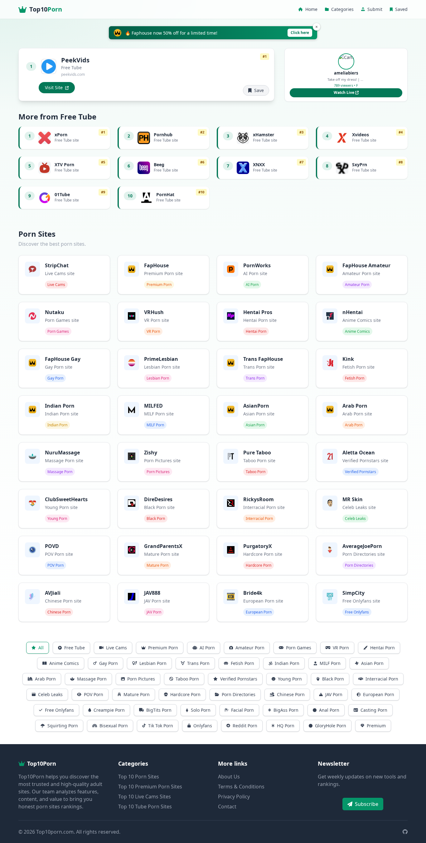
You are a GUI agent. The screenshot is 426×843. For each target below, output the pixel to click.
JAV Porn (333, 694)
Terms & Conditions (241, 786)
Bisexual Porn (113, 726)
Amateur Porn (249, 648)
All (41, 648)
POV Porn (93, 694)
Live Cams (116, 648)
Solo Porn (201, 710)
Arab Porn (45, 679)
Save (259, 90)
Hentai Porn (382, 648)
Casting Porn (374, 710)
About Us (229, 776)
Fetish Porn (242, 663)
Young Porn (290, 679)
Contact (227, 806)
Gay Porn (108, 663)
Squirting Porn (62, 726)
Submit (374, 9)
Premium (376, 726)
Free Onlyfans (59, 710)
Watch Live (344, 92)
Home (311, 9)
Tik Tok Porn (160, 726)
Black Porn (333, 679)
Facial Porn (242, 710)
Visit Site (54, 87)
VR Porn (341, 648)
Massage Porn (92, 679)
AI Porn (207, 648)
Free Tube (74, 648)
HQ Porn (285, 726)
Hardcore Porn (185, 694)
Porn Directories (238, 694)
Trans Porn (198, 663)
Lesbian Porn (153, 663)
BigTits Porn (159, 710)
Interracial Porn (381, 679)
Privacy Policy (234, 796)
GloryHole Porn (330, 726)
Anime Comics (64, 663)
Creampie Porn (109, 710)
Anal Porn (329, 710)
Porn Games (298, 648)
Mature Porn (136, 694)
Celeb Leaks (50, 694)
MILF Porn (330, 663)
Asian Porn (372, 663)
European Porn (378, 694)
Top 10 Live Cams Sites (144, 796)
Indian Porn (287, 663)
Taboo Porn (187, 679)
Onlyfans (202, 726)
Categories (342, 9)
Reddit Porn (245, 726)
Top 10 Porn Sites (138, 776)
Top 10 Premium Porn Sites (150, 786)
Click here (300, 32)
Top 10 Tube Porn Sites (145, 806)
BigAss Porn (286, 710)
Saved (401, 9)
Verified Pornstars (238, 679)
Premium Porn (163, 648)
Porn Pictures (141, 679)
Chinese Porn (291, 694)
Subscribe (366, 804)
